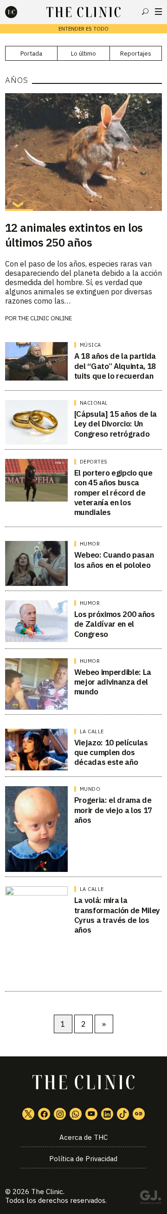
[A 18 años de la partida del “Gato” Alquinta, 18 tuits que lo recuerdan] (36, 361)
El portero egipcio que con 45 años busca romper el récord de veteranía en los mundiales (113, 492)
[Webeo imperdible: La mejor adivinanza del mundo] (36, 684)
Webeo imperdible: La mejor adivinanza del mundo (112, 682)
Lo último (83, 53)
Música (90, 345)
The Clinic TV (91, 1114)
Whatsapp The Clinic (76, 1114)
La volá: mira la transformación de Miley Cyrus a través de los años (117, 915)
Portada (31, 53)
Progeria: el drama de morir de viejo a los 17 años (113, 810)
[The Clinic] (19, 12)
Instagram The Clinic (60, 1114)
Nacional (94, 403)
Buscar (145, 11)
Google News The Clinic (139, 1114)
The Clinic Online (45, 318)
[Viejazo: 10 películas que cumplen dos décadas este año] (36, 749)
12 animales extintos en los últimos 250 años (74, 235)
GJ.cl (150, 1198)
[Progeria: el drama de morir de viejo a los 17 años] (36, 829)
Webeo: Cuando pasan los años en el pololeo (114, 560)
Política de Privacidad (83, 1158)
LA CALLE (92, 731)
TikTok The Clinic (123, 1114)
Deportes (94, 461)
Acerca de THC (83, 1137)
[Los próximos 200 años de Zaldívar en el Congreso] (36, 621)
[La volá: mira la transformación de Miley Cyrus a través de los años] (36, 936)
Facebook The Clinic (44, 1114)
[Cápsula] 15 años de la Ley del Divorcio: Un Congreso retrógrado (115, 424)
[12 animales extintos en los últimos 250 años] (83, 152)
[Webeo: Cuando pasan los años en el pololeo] (36, 563)
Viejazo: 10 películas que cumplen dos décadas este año (111, 752)
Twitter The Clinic (28, 1114)
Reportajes (135, 53)
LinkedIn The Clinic (107, 1114)
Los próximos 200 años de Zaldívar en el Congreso (114, 624)
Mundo (90, 789)
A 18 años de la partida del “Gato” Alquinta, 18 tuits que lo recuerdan (115, 366)
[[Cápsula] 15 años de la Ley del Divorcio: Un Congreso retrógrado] (36, 422)
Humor (90, 543)
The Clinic (47, 1191)
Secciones (158, 11)
